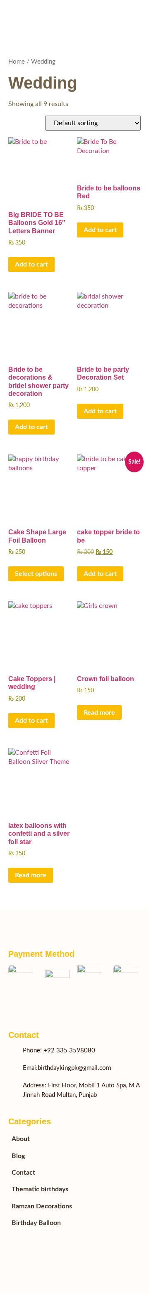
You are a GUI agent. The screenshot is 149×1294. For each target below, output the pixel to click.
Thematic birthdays (40, 1189)
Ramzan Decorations (42, 1206)
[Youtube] (29, 1006)
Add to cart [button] (31, 264)
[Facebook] (12, 1006)
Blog (18, 1156)
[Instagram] (45, 1006)
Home (16, 62)
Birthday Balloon (36, 1223)
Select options (36, 573)
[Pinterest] (62, 1006)
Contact (23, 1172)
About (21, 1139)
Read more (99, 712)
